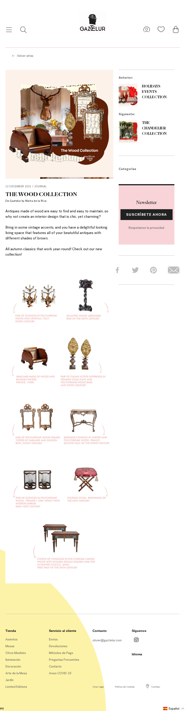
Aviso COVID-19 (60, 673)
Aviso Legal (98, 686)
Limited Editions (16, 687)
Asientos (11, 639)
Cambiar (155, 686)
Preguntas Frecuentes (64, 660)
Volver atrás (25, 56)
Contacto (55, 666)
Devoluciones (58, 646)
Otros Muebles (15, 653)
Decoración (13, 666)
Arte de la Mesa (16, 673)
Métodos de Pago (61, 653)
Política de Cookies (124, 686)
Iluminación (12, 660)
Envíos (53, 639)
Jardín (9, 680)
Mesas (9, 646)
